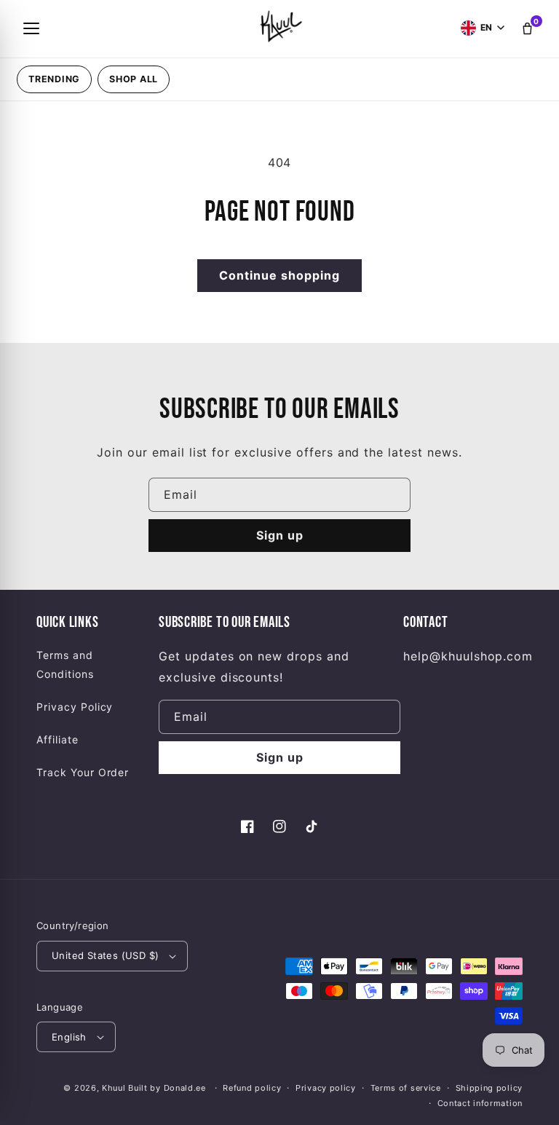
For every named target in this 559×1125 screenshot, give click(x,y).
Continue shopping (279, 275)
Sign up (280, 535)
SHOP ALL (133, 79)
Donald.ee (185, 1088)
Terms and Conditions (65, 664)
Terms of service (405, 1088)
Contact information (480, 1103)
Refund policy (252, 1088)
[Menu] (31, 28)
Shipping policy (489, 1088)
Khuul (114, 1088)
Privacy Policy (74, 706)
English (69, 1037)
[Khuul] (279, 25)
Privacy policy (326, 1088)
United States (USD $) (105, 955)
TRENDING (54, 79)
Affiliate (57, 739)
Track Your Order (82, 772)
